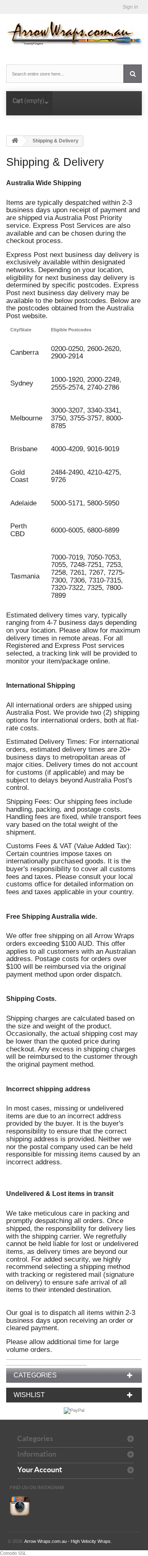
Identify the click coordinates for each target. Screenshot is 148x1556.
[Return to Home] (15, 141)
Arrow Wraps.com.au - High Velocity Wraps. (68, 1541)
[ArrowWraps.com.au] (74, 33)
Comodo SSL (13, 1553)
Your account (39, 1469)
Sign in (130, 7)
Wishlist (29, 1394)
